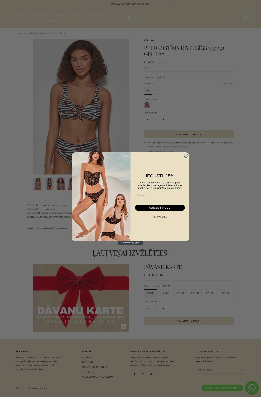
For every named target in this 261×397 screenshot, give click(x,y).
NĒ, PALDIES (160, 217)
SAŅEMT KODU (160, 207)
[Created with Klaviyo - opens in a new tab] (130, 243)
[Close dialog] (186, 156)
